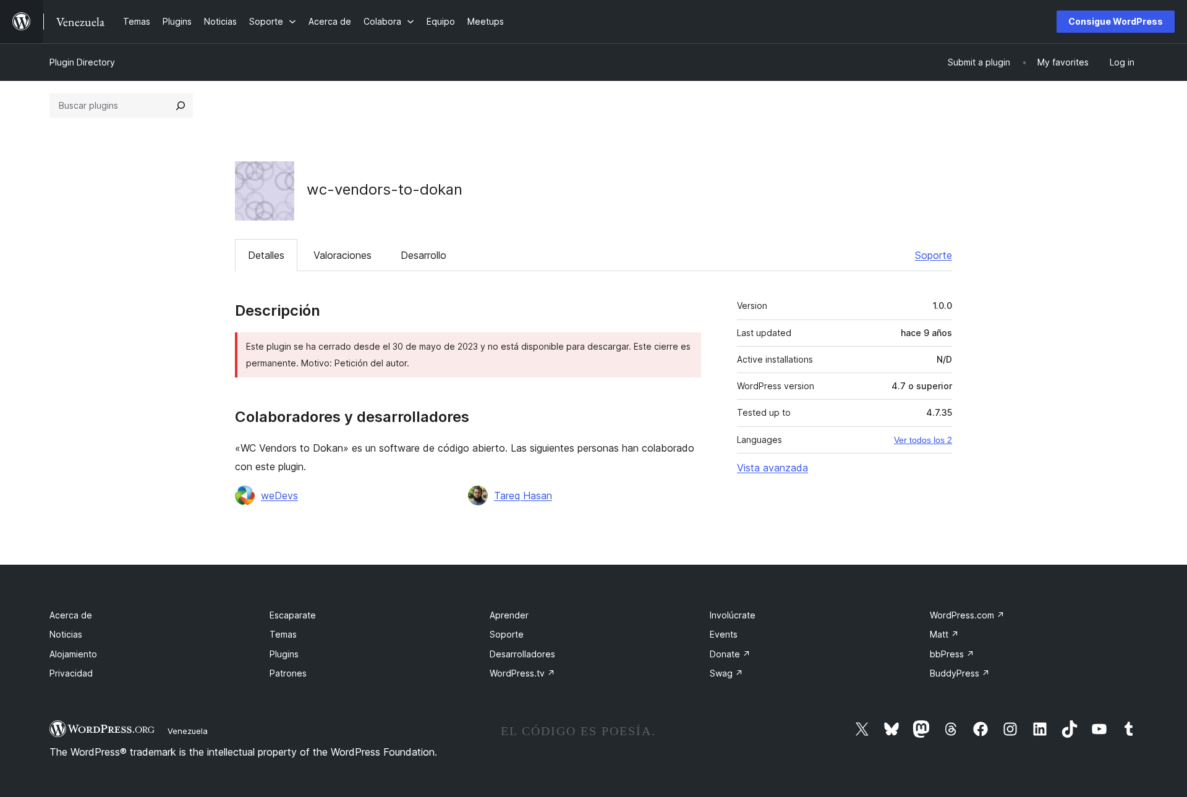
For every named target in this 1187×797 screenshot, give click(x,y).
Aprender (509, 615)
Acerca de (70, 615)
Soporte (933, 255)
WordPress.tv (522, 673)
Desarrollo (423, 255)
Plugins (284, 654)
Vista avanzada (772, 468)
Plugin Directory (82, 62)
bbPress (952, 654)
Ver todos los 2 (923, 440)
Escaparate (293, 615)
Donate (730, 654)
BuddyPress (960, 673)
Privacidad (71, 673)
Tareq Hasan (523, 495)
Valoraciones (342, 255)
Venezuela (188, 731)
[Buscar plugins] (180, 105)
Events (724, 634)
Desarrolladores (522, 654)
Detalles (266, 255)
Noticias (65, 634)
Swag (726, 673)
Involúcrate (732, 615)
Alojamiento (73, 654)
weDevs (279, 495)
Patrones (288, 673)
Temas (283, 634)
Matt (944, 634)
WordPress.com (967, 615)
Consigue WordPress (1115, 21)
